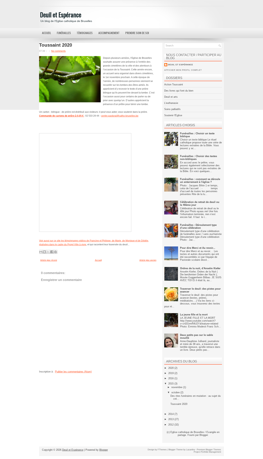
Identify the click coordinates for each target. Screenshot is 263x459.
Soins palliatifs (172, 109)
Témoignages (85, 33)
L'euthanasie (171, 103)
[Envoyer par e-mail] (41, 252)
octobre (175, 392)
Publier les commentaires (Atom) (73, 371)
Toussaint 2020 (55, 45)
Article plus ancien (147, 260)
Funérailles (64, 33)
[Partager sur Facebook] (52, 252)
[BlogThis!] (44, 252)
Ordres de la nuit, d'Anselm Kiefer (200, 268)
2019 (171, 373)
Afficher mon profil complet (183, 70)
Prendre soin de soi (137, 33)
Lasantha (190, 449)
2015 (171, 383)
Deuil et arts (171, 96)
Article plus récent (48, 260)
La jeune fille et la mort (194, 314)
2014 (171, 414)
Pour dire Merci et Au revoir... (197, 247)
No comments (58, 51)
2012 (171, 424)
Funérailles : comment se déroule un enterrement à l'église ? (200, 180)
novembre (177, 387)
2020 (171, 368)
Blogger (203, 435)
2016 (171, 378)
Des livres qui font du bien (178, 90)
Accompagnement (109, 33)
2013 (171, 419)
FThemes (162, 449)
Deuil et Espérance (60, 14)
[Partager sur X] (48, 252)
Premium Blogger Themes (209, 449)
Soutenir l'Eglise (173, 115)
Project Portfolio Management (207, 452)
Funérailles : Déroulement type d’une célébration (198, 226)
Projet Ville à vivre (76, 244)
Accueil (46, 33)
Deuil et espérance (180, 65)
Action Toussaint (173, 84)
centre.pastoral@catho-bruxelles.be (119, 115)
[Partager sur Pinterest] (55, 252)
